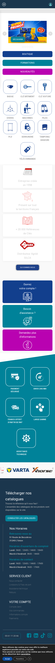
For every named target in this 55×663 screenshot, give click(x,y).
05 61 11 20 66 (12, 636)
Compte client (15, 607)
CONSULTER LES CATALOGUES (21, 518)
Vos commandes (16, 610)
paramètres (25, 654)
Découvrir (18, 39)
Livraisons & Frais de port (20, 585)
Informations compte (18, 614)
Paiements (13, 618)
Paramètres (20, 659)
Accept (7, 659)
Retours (12, 592)
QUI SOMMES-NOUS (27, 267)
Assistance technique (18, 588)
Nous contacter (15, 581)
